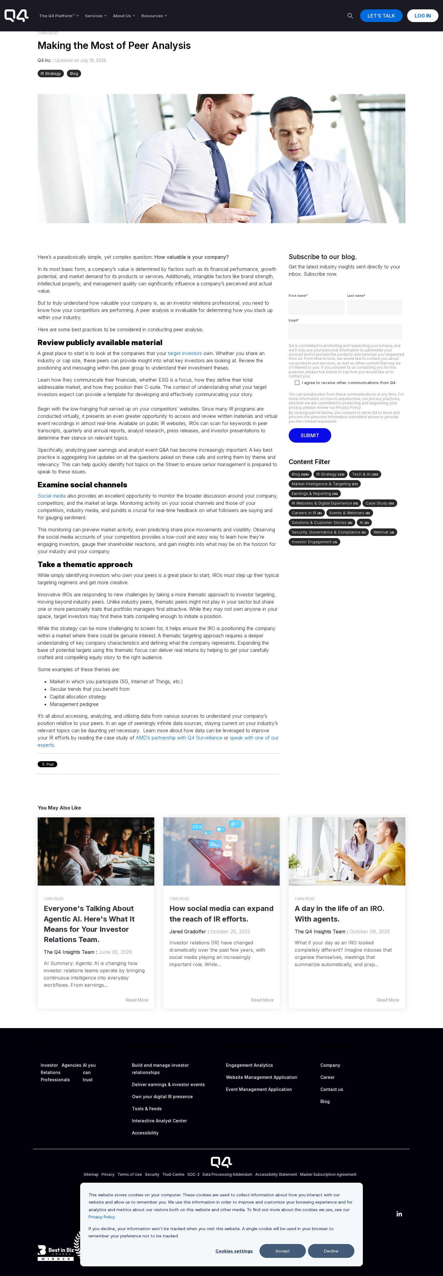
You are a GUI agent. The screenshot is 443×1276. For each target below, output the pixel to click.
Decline (331, 1251)
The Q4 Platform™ (57, 15)
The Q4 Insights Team (69, 952)
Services (94, 15)
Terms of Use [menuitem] (130, 1174)
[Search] (350, 15)
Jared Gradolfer (187, 931)
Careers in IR (307, 513)
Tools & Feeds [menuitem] (147, 1108)
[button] (399, 1214)
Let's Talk (381, 16)
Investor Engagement (314, 542)
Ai (364, 522)
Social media (52, 496)
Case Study (380, 503)
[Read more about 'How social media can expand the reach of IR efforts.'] (221, 851)
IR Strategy (51, 73)
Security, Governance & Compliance (329, 532)
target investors (185, 353)
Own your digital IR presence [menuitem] (162, 1096)
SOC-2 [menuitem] (193, 1174)
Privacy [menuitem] (108, 1174)
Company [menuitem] (330, 1065)
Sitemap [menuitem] (91, 1174)
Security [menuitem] (152, 1174)
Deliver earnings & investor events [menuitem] (168, 1084)
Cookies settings (234, 1251)
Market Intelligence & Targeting (325, 484)
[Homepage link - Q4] (221, 1165)
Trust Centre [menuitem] (173, 1174)
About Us (122, 15)
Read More (137, 1000)
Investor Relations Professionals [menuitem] (55, 1072)
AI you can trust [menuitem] (90, 1072)
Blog (74, 73)
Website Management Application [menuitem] (261, 1077)
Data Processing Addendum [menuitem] (227, 1174)
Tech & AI (365, 474)
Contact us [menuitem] (331, 1089)
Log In (423, 16)
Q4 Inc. (45, 60)
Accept (282, 1251)
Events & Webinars (349, 513)
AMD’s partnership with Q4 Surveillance (179, 738)
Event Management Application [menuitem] (259, 1089)
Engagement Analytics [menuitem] (249, 1065)
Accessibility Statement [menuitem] (276, 1174)
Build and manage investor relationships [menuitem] (161, 1069)
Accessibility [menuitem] (145, 1132)
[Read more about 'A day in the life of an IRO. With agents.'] (347, 851)
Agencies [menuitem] (71, 1065)
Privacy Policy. (102, 1217)
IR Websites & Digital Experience (325, 503)
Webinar (383, 532)
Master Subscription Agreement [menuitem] (328, 1174)
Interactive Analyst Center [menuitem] (159, 1120)
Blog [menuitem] (325, 1101)
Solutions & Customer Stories (322, 522)
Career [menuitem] (327, 1077)
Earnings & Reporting (315, 493)
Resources (152, 15)
